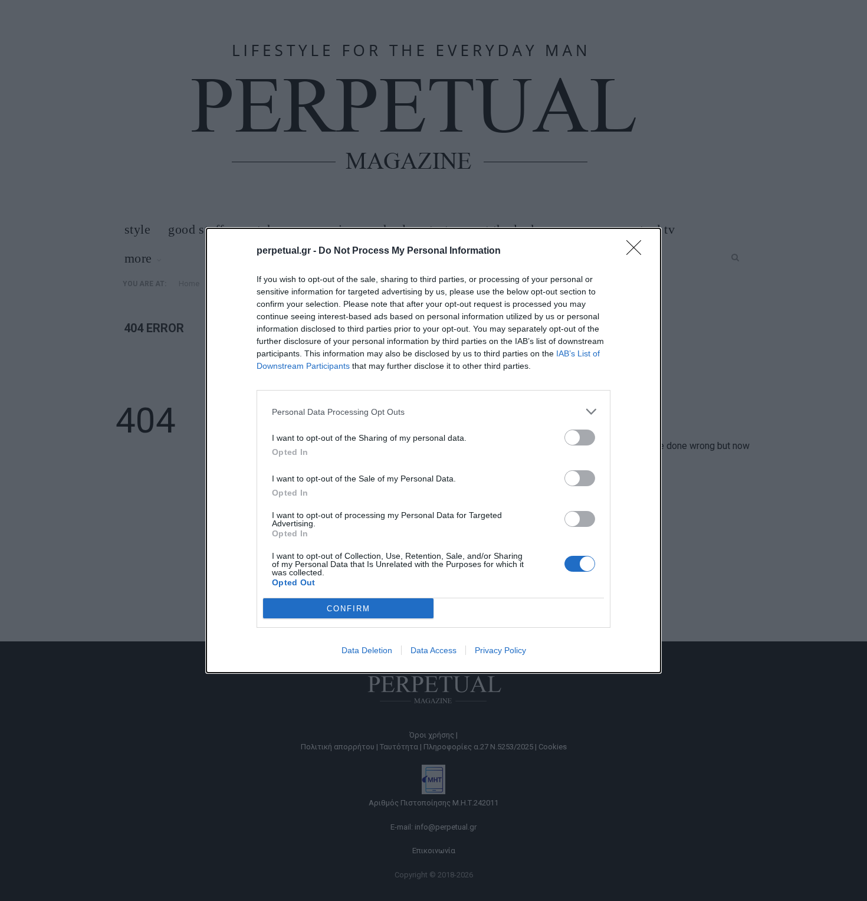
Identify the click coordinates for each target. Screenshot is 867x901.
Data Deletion (366, 650)
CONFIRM (348, 608)
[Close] (637, 251)
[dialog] (433, 450)
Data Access (433, 650)
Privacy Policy (500, 650)
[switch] (579, 437)
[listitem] (433, 411)
